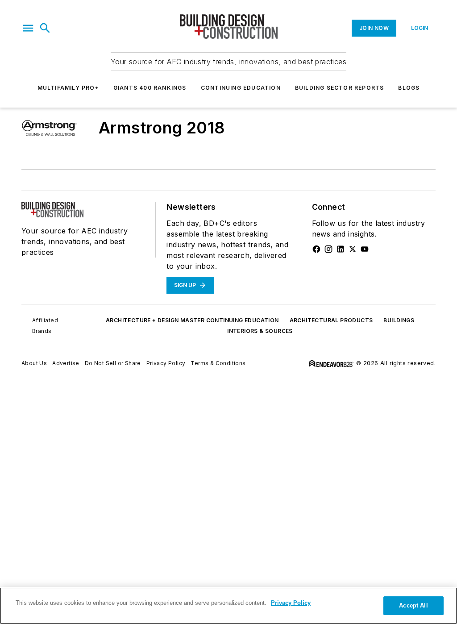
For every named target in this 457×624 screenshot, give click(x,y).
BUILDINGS (398, 320)
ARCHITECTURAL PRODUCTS (331, 320)
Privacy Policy (166, 363)
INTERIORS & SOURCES (260, 331)
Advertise (65, 363)
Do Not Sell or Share (113, 363)
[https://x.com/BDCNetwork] (352, 249)
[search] (45, 28)
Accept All (413, 605)
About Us (34, 363)
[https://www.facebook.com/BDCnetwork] (316, 249)
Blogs (409, 87)
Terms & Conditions (218, 363)
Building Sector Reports (339, 87)
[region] (228, 605)
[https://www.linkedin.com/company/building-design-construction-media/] (340, 249)
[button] (28, 28)
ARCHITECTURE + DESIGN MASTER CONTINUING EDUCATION (192, 320)
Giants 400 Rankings (150, 87)
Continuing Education (241, 87)
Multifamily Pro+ (68, 87)
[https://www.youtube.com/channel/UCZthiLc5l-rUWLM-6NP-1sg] (364, 249)
